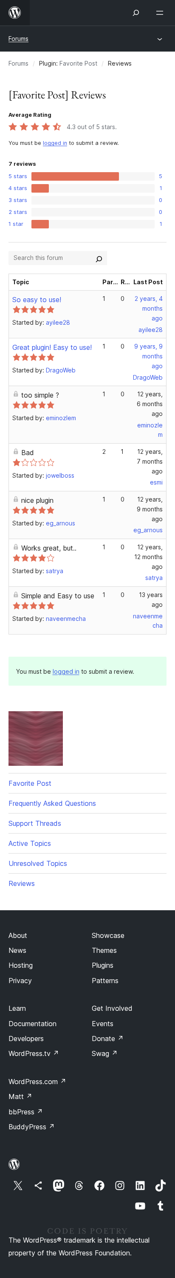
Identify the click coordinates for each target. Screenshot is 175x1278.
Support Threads (34, 823)
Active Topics (29, 843)
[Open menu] (161, 13)
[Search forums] (99, 258)
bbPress (25, 1112)
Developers (26, 1038)
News (17, 950)
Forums (18, 38)
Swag (105, 1053)
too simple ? (40, 395)
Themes (104, 950)
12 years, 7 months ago (150, 461)
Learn (17, 1008)
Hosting (20, 965)
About (17, 935)
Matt (20, 1096)
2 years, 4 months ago (149, 308)
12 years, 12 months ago (148, 556)
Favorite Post (78, 63)
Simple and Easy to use (57, 595)
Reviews (21, 883)
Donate (108, 1038)
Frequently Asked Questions (52, 803)
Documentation (32, 1023)
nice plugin (37, 500)
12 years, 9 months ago (150, 509)
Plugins (102, 965)
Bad (27, 452)
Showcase (108, 935)
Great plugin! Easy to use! (52, 347)
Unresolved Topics (37, 863)
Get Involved (112, 1008)
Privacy (20, 980)
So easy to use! (36, 299)
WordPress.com (37, 1081)
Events (102, 1023)
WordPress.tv (33, 1053)
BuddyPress (31, 1126)
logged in (55, 143)
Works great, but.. (48, 548)
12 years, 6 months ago (150, 403)
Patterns (105, 980)
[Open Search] (136, 13)
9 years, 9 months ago (148, 356)
